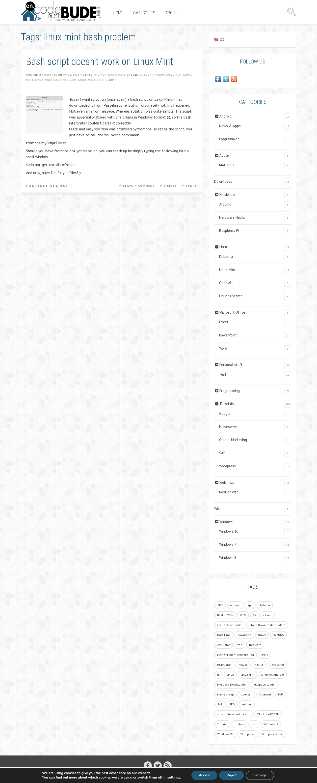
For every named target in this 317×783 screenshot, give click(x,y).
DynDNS (278, 635)
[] (167, 765)
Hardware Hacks (232, 217)
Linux (102, 74)
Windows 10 (228, 531)
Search (291, 11)
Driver (262, 635)
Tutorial (222, 724)
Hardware (227, 194)
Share (191, 185)
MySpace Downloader (232, 684)
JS (218, 674)
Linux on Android (272, 674)
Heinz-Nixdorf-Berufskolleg (235, 655)
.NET (220, 605)
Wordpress (227, 466)
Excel (223, 322)
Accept (204, 775)
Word (223, 348)
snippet (247, 704)
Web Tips (226, 482)
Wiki (217, 508)
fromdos (163, 74)
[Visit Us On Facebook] (218, 79)
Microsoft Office (232, 312)
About (171, 12)
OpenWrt (226, 282)
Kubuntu (226, 256)
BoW (243, 615)
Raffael (50, 74)
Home (118, 12)
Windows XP (225, 734)
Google (225, 413)
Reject (232, 775)
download (244, 635)
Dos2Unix (147, 74)
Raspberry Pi (229, 230)
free (239, 645)
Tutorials (226, 403)
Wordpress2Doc (272, 734)
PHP (281, 694)
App (250, 605)
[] (148, 765)
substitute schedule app (233, 714)
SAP (222, 453)
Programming (229, 139)
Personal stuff (230, 364)
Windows (226, 521)
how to (243, 664)
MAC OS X (227, 165)
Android (225, 116)
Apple (224, 155)
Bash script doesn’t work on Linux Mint (99, 61)
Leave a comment (139, 185)
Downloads (223, 181)
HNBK (264, 655)
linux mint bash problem (56, 80)
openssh (246, 694)
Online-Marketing (233, 439)
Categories (144, 12)
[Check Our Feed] (234, 79)
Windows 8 (227, 557)
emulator (223, 645)
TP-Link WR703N (268, 714)
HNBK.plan (224, 664)
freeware (255, 645)
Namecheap (225, 694)
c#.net (267, 615)
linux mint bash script (97, 80)
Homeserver (228, 426)
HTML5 (259, 664)
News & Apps (230, 125)
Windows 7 (227, 544)
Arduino (225, 204)
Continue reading (47, 186)
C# (254, 615)
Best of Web (228, 492)
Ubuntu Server (230, 296)
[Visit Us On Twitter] (226, 79)
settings (173, 777)
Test (222, 374)
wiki (254, 724)
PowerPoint (228, 335)
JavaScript (277, 664)
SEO (232, 704)
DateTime (224, 635)
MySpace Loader (265, 684)
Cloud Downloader (229, 625)
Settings (259, 775)
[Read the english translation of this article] (252, 39)
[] (158, 765)
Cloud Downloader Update (267, 625)
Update (239, 724)
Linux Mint (117, 74)
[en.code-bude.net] (61, 11)
